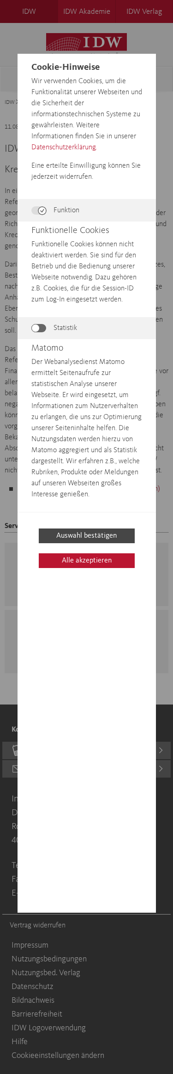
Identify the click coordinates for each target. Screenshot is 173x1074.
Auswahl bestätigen (86, 536)
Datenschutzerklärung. (64, 147)
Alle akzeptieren (87, 560)
